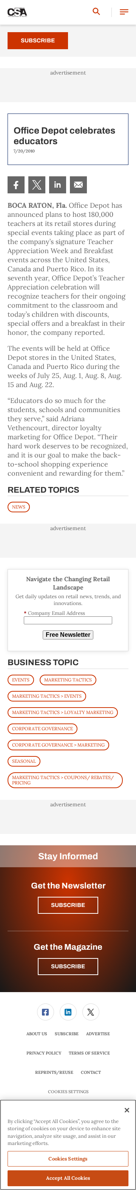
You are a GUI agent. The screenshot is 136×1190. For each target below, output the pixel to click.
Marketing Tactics (68, 680)
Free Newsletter (68, 635)
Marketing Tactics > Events (47, 696)
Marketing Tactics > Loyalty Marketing (62, 712)
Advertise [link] (98, 1033)
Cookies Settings (68, 1092)
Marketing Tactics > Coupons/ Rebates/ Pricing (63, 780)
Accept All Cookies (68, 1178)
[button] (124, 12)
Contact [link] (91, 1072)
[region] (68, 1145)
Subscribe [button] (68, 905)
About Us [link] (36, 1033)
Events (20, 680)
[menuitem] (16, 184)
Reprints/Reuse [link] (54, 1072)
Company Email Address (54, 613)
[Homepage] (17, 12)
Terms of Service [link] (89, 1053)
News (18, 507)
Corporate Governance (42, 728)
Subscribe (38, 40)
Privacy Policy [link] (43, 1053)
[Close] (127, 1110)
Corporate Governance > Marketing (58, 745)
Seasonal (24, 761)
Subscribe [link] (67, 1033)
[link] (16, 184)
